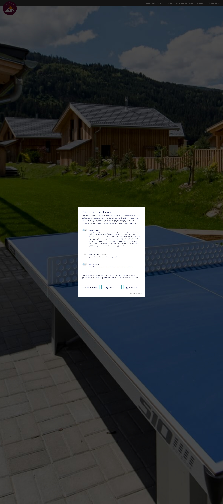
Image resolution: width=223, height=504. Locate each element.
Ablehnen (111, 287)
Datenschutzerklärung (129, 223)
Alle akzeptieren (133, 287)
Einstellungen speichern (90, 287)
